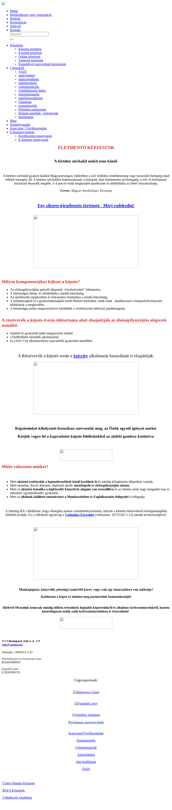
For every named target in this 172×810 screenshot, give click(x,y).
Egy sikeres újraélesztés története (69, 205)
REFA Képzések (13, 790)
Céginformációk (86, 747)
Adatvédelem (86, 754)
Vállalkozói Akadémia (17, 797)
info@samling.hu (12, 644)
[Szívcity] (86, 413)
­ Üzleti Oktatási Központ (18, 783)
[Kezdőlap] (3, 4)
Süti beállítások (86, 762)
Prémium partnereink (86, 722)
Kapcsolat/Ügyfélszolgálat (86, 733)
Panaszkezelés (86, 740)
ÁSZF (86, 769)
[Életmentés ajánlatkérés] (86, 455)
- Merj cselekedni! (117, 205)
